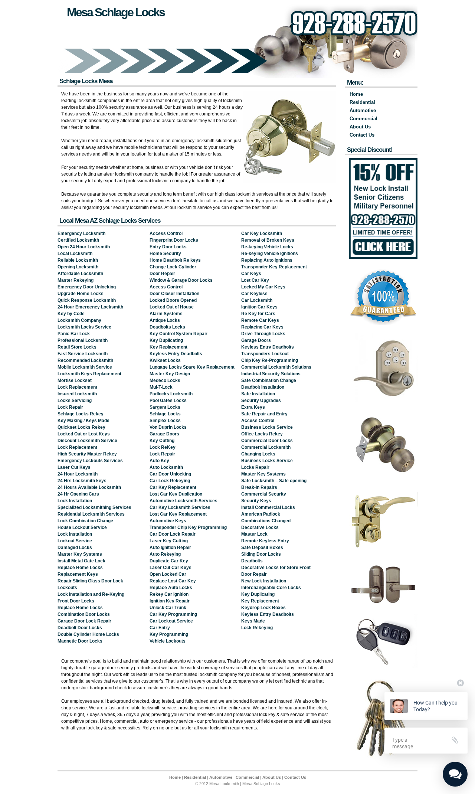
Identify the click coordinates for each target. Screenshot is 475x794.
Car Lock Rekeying (170, 480)
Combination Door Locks (84, 614)
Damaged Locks (75, 547)
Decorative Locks (260, 527)
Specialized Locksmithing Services (94, 507)
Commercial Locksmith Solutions (276, 367)
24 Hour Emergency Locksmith (90, 307)
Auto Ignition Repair (170, 547)
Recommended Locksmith (85, 360)
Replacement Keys (78, 574)
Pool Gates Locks (168, 400)
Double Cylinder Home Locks (88, 634)
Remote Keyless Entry (265, 540)
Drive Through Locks (263, 333)
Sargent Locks (165, 407)
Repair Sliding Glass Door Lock (90, 581)
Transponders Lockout (265, 353)
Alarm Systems (166, 313)
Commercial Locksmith (266, 447)
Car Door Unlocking (170, 474)
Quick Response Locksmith (87, 300)
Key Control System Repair (178, 333)
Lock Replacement (77, 387)
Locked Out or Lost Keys (84, 434)
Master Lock (254, 534)
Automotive (363, 110)
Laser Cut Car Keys (170, 567)
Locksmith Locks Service (84, 327)
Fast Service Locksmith (83, 353)
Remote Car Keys (260, 320)
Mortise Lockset (75, 380)
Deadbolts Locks (167, 327)
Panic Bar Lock (74, 333)
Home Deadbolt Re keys (175, 260)
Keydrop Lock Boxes (263, 607)
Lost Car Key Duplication (176, 494)
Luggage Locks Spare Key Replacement (192, 367)
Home (356, 94)
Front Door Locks (76, 601)
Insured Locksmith (77, 393)
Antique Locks (165, 320)
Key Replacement (168, 347)
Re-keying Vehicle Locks (267, 246)
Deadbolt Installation (262, 387)
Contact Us (362, 135)
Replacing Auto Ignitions (266, 260)
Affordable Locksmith (80, 273)
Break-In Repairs (259, 487)
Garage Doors (164, 434)
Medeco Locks (165, 380)
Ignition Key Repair (170, 601)
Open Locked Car (168, 574)
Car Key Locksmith (261, 233)
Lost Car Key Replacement (178, 514)
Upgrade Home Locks (81, 293)
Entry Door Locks (168, 246)
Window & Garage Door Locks (181, 280)
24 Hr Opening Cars (78, 494)
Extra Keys (253, 407)
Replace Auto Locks (171, 587)
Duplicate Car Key (169, 560)
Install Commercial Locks (268, 507)
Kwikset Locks (165, 360)
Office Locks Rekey (262, 434)
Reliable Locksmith (78, 260)
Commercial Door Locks (267, 440)
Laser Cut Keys (74, 467)
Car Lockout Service (171, 621)
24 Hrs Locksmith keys (82, 480)
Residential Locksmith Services (91, 514)
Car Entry (160, 627)
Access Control (166, 233)
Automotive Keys (168, 520)
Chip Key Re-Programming (269, 360)
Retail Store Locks (77, 347)
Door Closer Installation (174, 293)
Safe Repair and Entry (264, 413)
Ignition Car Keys (259, 307)
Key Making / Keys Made (83, 420)
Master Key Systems (80, 554)
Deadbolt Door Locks (80, 627)
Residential (362, 102)
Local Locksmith (75, 253)
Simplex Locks (165, 420)
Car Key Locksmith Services (180, 507)
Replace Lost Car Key (173, 581)
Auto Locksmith (166, 467)
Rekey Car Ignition (169, 594)
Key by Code (71, 313)
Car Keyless (254, 293)
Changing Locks (258, 454)
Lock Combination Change (85, 520)
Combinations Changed (266, 520)
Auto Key (159, 460)
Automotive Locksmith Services (183, 500)
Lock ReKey (163, 447)
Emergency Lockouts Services (90, 460)
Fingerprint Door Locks (174, 240)
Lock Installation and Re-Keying (91, 594)
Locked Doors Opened (173, 300)
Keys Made (253, 621)
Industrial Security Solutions (271, 373)
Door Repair (162, 273)
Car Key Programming (173, 614)
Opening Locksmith (78, 266)
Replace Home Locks (80, 567)
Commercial (363, 118)
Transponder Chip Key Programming (188, 527)
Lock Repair (70, 407)
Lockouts (67, 587)
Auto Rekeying (165, 554)
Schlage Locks (165, 413)
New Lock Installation (263, 581)
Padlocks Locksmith (171, 393)
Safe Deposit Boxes (262, 547)
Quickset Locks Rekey (81, 427)
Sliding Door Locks (261, 554)
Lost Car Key (255, 280)
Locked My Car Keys (263, 287)
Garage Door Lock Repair (84, 621)
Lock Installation (75, 500)
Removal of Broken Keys (267, 240)
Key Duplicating (166, 340)
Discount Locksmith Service (87, 440)
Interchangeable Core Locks (271, 587)
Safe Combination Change (268, 380)
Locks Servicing (75, 400)
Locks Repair (255, 467)
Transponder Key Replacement (274, 266)
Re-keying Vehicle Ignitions (269, 253)
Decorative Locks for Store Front (276, 567)
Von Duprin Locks (168, 427)
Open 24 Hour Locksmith (84, 246)
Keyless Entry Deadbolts (176, 353)
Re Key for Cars (258, 313)
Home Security (165, 253)
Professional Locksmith (83, 340)
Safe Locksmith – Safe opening (274, 480)
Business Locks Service (267, 427)
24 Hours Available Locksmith (89, 487)
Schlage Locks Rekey (81, 413)
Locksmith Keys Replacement (89, 373)
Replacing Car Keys (262, 327)
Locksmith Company (79, 320)
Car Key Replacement (173, 487)
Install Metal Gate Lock (81, 560)
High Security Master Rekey (87, 454)
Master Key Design (170, 373)
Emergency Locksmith (81, 233)
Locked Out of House (172, 307)
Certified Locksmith (78, 240)
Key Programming (169, 634)
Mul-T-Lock (161, 387)
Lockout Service (75, 540)
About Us (360, 127)
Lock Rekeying (257, 627)
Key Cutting (162, 440)
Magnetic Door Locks (80, 641)
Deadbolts (252, 560)
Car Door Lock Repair (173, 534)
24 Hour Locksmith (78, 474)
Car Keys (251, 273)
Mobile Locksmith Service (85, 367)
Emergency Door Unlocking (87, 287)
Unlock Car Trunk (168, 607)
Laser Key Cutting (169, 540)
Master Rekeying (76, 280)
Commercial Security (263, 494)
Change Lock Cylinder (173, 266)
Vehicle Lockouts (168, 641)
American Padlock (260, 514)
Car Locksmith (256, 300)
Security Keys (256, 500)
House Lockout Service (82, 527)
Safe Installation (258, 393)
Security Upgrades (261, 400)
